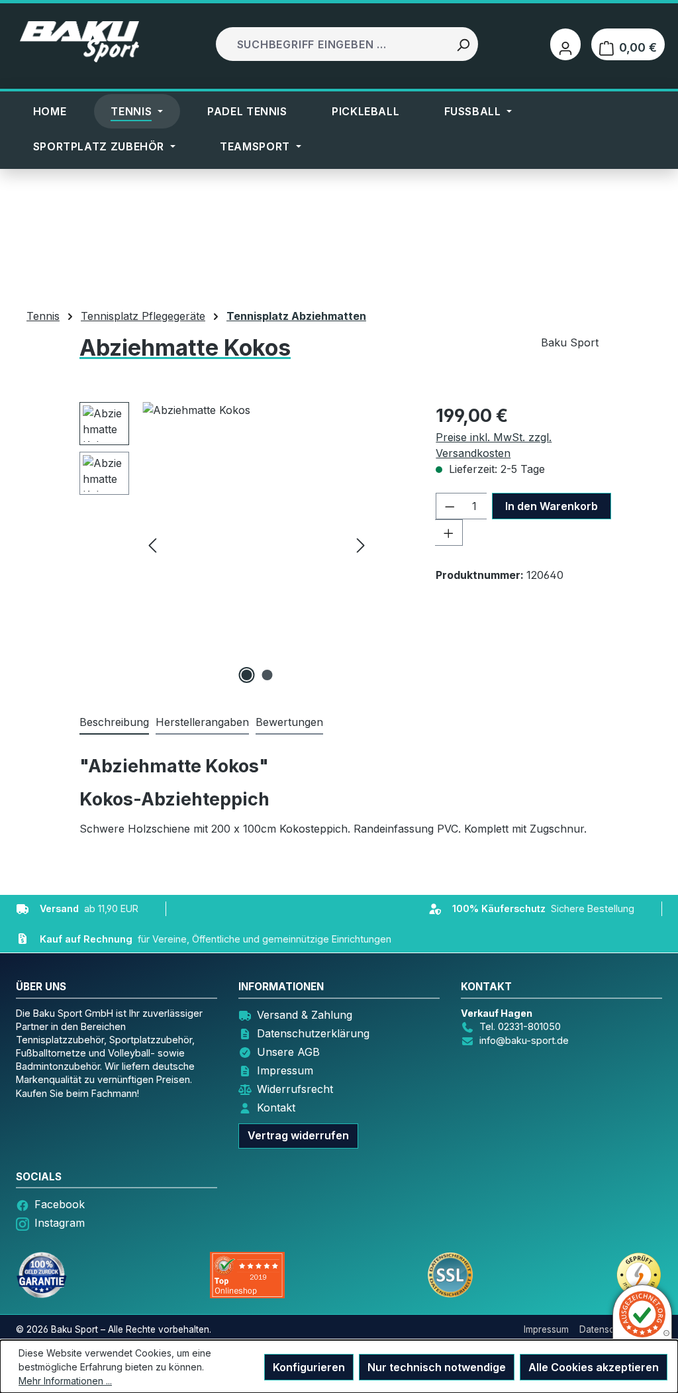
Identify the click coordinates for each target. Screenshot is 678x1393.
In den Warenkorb (551, 506)
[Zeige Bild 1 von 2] (246, 675)
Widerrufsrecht (295, 1089)
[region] (225, 544)
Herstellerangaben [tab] (202, 722)
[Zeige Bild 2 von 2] (267, 675)
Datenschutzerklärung (313, 1033)
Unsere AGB (288, 1051)
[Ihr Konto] (565, 44)
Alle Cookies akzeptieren (593, 1367)
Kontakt (276, 1107)
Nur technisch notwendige (436, 1367)
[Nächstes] (361, 544)
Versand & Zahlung (304, 1014)
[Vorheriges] (152, 544)
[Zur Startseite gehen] (79, 41)
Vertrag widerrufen (298, 1135)
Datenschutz (606, 1329)
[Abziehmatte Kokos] (256, 544)
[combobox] (333, 44)
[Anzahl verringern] (449, 506)
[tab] (114, 723)
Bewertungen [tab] (289, 722)
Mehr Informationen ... (65, 1380)
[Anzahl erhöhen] (449, 532)
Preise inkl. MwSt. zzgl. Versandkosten (494, 445)
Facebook (59, 1204)
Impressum (285, 1070)
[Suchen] (463, 44)
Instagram (59, 1222)
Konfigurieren (309, 1367)
